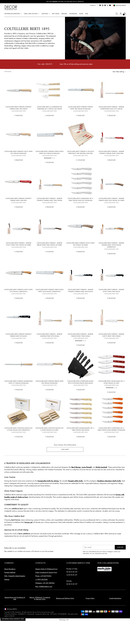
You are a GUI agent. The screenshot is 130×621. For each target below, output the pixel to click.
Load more (65, 449)
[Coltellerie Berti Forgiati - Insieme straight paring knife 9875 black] (80, 272)
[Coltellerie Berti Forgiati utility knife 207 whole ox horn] (80, 226)
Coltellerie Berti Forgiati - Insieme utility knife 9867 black (111, 290)
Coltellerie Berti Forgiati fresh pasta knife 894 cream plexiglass (49, 152)
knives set (28, 522)
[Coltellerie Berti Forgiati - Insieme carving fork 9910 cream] (49, 317)
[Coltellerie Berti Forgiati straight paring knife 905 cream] (18, 90)
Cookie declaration (115, 598)
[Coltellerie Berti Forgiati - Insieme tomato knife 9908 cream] (80, 317)
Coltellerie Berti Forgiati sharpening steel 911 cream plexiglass (18, 382)
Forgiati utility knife (75, 481)
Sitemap (6, 579)
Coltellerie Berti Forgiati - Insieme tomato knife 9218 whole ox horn (111, 199)
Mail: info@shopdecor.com (43, 586)
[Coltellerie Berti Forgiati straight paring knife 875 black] (18, 317)
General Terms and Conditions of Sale (15, 598)
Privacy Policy (90, 598)
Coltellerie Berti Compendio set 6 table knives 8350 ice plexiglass (80, 199)
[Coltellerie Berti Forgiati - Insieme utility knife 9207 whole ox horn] (18, 226)
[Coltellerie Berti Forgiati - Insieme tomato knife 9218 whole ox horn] (111, 181)
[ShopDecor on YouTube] (110, 5)
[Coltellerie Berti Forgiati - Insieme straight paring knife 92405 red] (111, 134)
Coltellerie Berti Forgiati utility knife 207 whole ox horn (80, 244)
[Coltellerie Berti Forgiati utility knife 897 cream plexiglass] (18, 134)
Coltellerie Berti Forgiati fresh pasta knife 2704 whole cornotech (49, 290)
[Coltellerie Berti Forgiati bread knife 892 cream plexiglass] (49, 364)
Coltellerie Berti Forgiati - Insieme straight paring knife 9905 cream (49, 199)
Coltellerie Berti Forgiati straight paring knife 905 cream (18, 108)
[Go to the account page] (121, 14)
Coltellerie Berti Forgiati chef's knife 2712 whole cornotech (18, 290)
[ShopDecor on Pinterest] (105, 5)
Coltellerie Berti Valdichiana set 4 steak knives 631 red (111, 382)
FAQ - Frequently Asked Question (14, 576)
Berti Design (76, 467)
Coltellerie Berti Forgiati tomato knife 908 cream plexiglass (80, 108)
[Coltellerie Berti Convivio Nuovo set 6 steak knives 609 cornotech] (18, 411)
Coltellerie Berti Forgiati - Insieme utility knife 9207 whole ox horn (18, 244)
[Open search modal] (117, 14)
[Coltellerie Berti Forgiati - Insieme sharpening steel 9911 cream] (111, 90)
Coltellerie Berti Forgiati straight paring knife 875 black (18, 335)
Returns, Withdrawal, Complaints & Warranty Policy (40, 598)
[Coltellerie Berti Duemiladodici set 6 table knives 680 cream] (80, 411)
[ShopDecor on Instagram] (102, 5)
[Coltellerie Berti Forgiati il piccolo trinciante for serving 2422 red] (80, 134)
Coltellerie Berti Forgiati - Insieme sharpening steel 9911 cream (111, 108)
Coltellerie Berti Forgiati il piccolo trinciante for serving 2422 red (80, 152)
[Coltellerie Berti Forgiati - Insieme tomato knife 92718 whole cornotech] (111, 226)
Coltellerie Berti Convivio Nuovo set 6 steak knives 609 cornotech (18, 429)
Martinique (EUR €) (12, 609)
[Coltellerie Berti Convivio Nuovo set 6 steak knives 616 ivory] (49, 411)
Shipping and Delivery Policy (65, 598)
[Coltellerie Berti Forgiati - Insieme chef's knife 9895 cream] (111, 317)
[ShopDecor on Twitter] (107, 5)
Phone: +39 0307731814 (43, 576)
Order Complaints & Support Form (46, 572)
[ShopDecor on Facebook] (100, 5)
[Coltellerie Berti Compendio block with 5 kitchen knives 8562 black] (80, 364)
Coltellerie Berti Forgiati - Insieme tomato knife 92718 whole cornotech (111, 245)
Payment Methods (9, 572)
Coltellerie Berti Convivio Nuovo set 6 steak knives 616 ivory (49, 429)
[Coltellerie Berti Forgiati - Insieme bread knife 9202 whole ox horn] (49, 226)
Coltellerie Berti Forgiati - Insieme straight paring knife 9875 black (80, 290)
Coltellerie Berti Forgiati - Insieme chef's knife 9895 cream (111, 335)
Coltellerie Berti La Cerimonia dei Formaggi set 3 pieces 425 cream (49, 108)
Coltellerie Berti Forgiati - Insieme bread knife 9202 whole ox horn (49, 244)
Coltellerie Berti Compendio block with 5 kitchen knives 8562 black (80, 382)
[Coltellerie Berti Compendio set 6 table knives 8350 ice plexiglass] (80, 181)
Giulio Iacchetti (101, 467)
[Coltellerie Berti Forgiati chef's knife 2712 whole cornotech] (18, 272)
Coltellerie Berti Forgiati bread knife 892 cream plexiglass (49, 382)
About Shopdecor (10, 569)
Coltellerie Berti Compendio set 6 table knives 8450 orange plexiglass (111, 429)
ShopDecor (18, 612)
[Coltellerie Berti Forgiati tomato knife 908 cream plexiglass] (80, 90)
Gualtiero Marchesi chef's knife (109, 481)
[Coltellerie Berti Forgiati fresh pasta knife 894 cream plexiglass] (49, 134)
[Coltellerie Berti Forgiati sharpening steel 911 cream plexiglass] (18, 364)
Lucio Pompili (87, 467)
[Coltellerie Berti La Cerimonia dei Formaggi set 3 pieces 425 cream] (49, 90)
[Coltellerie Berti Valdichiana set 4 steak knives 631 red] (111, 364)
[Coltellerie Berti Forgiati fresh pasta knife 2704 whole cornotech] (49, 272)
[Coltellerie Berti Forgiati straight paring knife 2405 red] (18, 181)
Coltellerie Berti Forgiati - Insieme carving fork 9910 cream (49, 335)
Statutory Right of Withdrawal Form (46, 569)
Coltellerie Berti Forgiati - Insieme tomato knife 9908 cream (80, 335)
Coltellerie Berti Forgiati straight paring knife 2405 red (18, 199)
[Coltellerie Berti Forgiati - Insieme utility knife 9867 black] (111, 272)
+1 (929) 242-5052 (41, 579)
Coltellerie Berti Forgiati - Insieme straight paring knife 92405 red (111, 152)
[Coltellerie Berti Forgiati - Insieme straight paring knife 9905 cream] (49, 181)
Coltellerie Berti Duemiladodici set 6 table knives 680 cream (80, 429)
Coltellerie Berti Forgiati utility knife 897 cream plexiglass (18, 152)
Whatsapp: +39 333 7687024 (44, 583)
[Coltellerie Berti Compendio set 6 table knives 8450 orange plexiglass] (111, 411)
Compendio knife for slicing (48, 481)
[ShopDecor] (11, 7)
